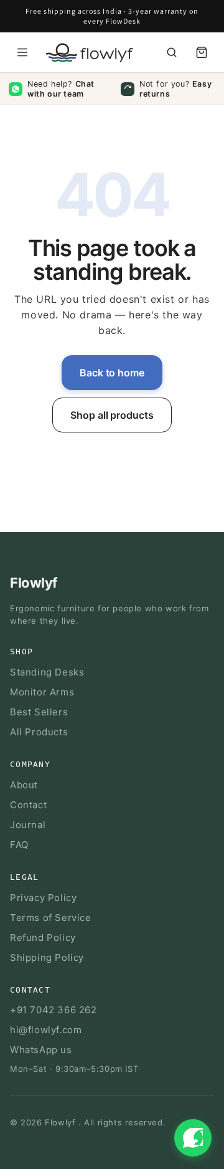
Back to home (112, 372)
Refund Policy (43, 937)
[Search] (171, 52)
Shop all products (112, 415)
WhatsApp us (41, 1050)
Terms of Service (50, 917)
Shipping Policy (47, 957)
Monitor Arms (42, 692)
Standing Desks (47, 672)
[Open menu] (22, 52)
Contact (28, 805)
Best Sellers (39, 712)
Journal (27, 825)
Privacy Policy (43, 898)
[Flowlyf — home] (86, 52)
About (24, 785)
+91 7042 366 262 (53, 1010)
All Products (39, 732)
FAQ (19, 845)
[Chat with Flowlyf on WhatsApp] (193, 1138)
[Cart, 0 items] (201, 52)
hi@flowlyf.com (46, 1030)
